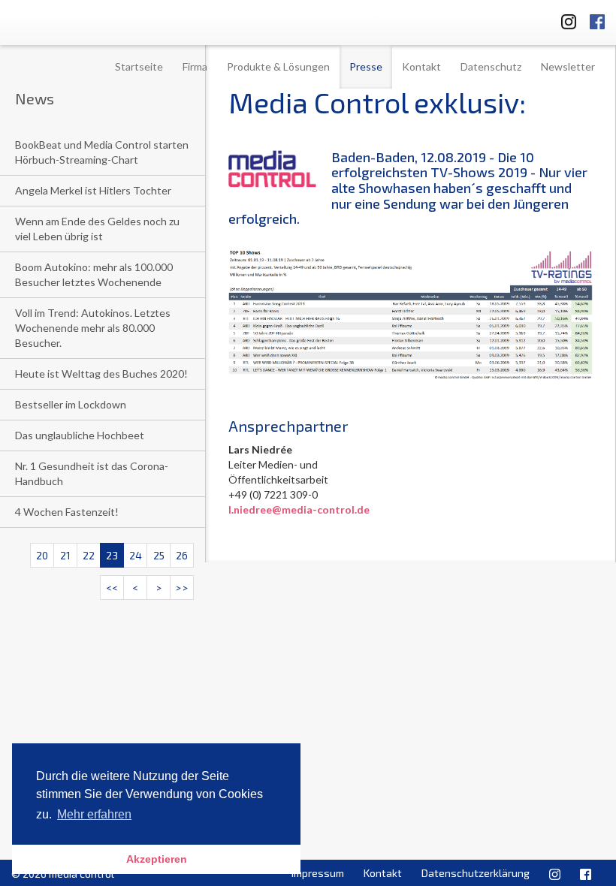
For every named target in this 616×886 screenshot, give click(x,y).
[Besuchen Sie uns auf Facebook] (597, 19)
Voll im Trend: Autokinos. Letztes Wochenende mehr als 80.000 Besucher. (93, 327)
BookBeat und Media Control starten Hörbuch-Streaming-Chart (102, 152)
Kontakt (421, 66)
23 (112, 555)
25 (159, 555)
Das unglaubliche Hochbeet (79, 435)
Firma (195, 66)
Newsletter (568, 66)
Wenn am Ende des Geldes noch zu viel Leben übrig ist (97, 229)
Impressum (317, 872)
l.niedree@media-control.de (299, 509)
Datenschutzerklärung (475, 872)
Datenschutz (490, 66)
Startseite (139, 66)
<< (112, 587)
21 (65, 555)
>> (182, 587)
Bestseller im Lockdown (70, 404)
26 (182, 555)
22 (89, 555)
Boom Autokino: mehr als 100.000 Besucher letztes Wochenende (94, 274)
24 (135, 555)
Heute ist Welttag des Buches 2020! (101, 373)
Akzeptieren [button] (156, 859)
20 (42, 555)
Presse (365, 66)
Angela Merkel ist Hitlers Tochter (93, 190)
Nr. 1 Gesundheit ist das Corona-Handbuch (91, 473)
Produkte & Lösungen (278, 66)
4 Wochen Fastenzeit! (67, 511)
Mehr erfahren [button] (94, 814)
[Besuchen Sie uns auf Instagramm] (564, 19)
